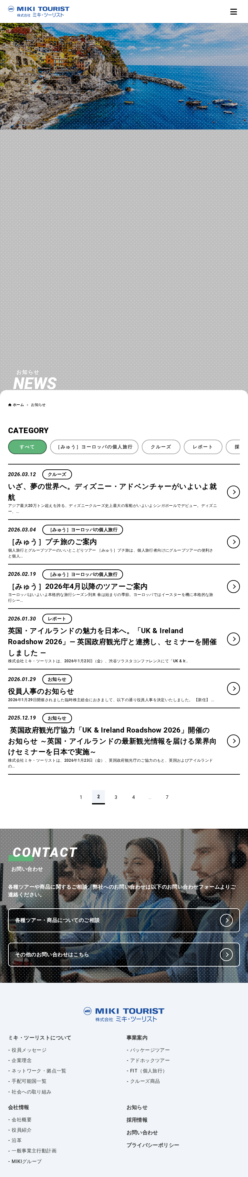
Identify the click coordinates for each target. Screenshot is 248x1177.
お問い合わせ (142, 1132)
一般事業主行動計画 (34, 1151)
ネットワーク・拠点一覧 (39, 1071)
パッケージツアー (150, 1050)
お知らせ (137, 1107)
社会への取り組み (31, 1092)
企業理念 (22, 1060)
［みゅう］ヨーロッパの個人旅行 (94, 446)
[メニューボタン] (233, 11)
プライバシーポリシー (153, 1145)
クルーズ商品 (145, 1081)
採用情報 (137, 1120)
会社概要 (22, 1120)
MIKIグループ (27, 1161)
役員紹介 (22, 1130)
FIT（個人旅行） (149, 1071)
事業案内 (137, 1038)
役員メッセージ (29, 1050)
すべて (27, 446)
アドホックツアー (150, 1060)
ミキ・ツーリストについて (40, 1038)
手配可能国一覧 (29, 1081)
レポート (203, 446)
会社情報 (18, 1107)
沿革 (17, 1140)
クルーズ (161, 446)
